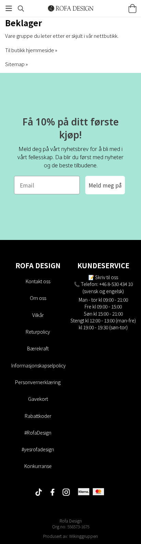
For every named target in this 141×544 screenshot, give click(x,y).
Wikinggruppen (83, 536)
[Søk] (21, 8)
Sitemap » (16, 63)
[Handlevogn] (132, 8)
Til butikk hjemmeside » (31, 50)
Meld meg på (105, 185)
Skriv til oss (106, 277)
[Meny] (8, 8)
